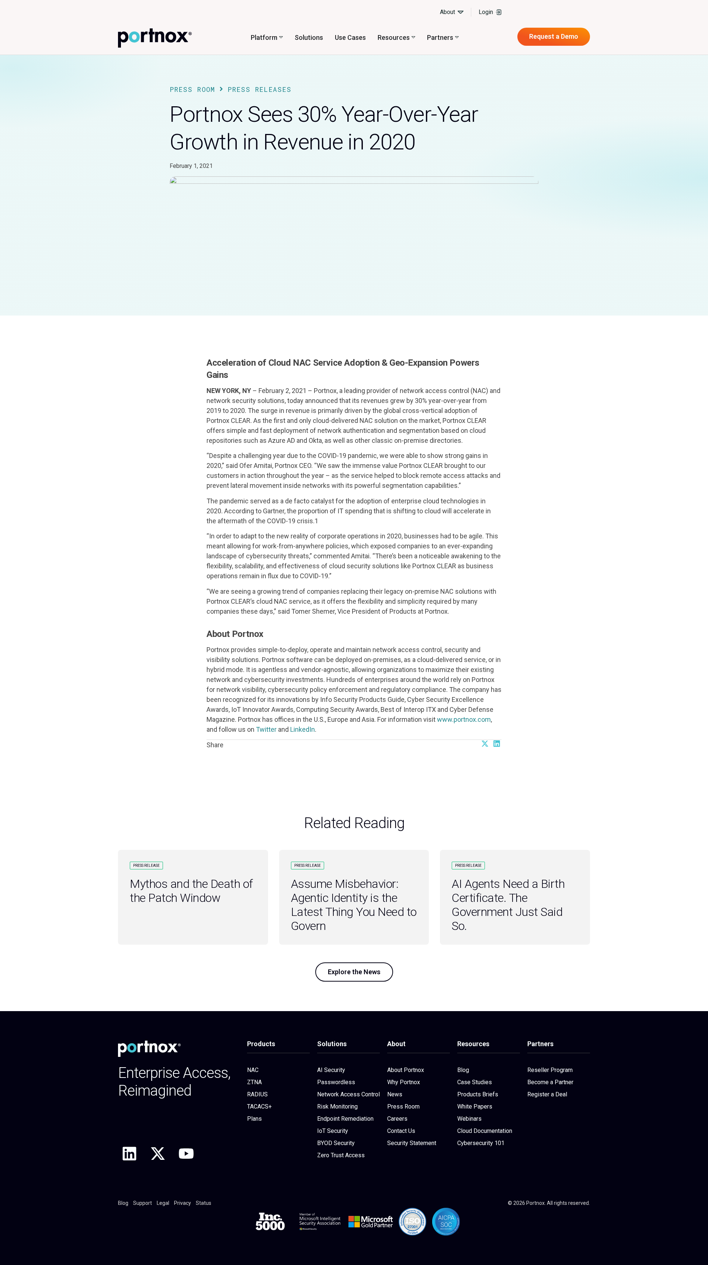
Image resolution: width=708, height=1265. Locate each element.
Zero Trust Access (341, 1155)
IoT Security (332, 1130)
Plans (254, 1118)
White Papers (474, 1106)
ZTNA (254, 1082)
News (394, 1094)
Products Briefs (477, 1094)
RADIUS (257, 1094)
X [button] (697, 9)
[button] (485, 743)
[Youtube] (186, 1153)
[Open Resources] (413, 37)
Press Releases (259, 89)
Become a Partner (550, 1082)
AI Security (331, 1069)
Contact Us (401, 1130)
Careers (397, 1118)
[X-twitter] (157, 1153)
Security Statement (411, 1143)
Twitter (266, 729)
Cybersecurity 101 (480, 1143)
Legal (163, 1203)
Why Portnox (403, 1082)
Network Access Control (348, 1094)
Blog (463, 1069)
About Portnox (405, 1069)
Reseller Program (550, 1069)
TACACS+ (259, 1106)
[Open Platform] (281, 37)
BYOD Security (336, 1143)
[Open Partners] (457, 37)
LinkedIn (302, 729)
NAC (252, 1069)
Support (142, 1203)
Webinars (469, 1118)
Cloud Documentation (484, 1130)
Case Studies (474, 1082)
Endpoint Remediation (345, 1118)
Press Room (192, 89)
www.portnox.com (464, 719)
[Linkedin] (129, 1153)
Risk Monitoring (337, 1106)
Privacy (182, 1203)
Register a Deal (547, 1094)
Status (203, 1203)
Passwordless (336, 1082)
